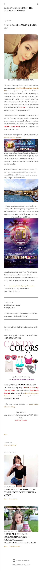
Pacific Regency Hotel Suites (25, 286)
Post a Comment (10, 445)
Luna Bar (12, 286)
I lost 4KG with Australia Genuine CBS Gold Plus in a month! (20, 492)
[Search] (37, 3)
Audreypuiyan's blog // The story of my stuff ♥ (18, 9)
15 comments (13, 499)
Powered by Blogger (22, 560)
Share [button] (5, 434)
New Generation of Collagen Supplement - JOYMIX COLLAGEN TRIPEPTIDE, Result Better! (20, 538)
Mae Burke (27, 564)
